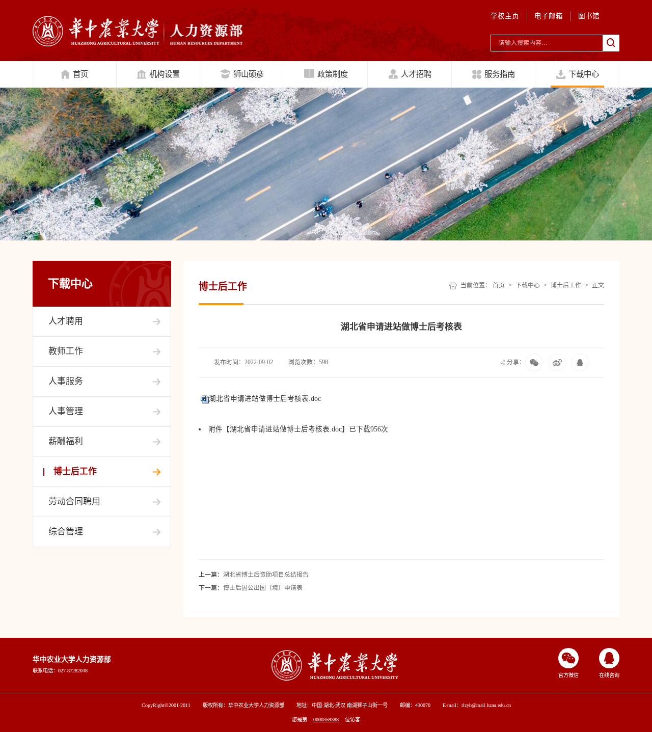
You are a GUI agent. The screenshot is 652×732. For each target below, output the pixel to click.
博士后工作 (75, 471)
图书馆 (589, 16)
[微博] (580, 362)
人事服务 (65, 381)
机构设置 (164, 74)
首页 (80, 74)
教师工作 (65, 351)
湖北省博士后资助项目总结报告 (254, 574)
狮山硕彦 (248, 74)
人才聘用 (65, 321)
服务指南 (499, 74)
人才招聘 (416, 74)
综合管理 (65, 531)
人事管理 (65, 411)
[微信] (557, 362)
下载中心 (583, 74)
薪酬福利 (65, 441)
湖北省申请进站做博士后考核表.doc (265, 398)
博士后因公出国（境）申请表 (251, 587)
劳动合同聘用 (74, 501)
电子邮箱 (548, 16)
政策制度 (332, 74)
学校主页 (505, 16)
